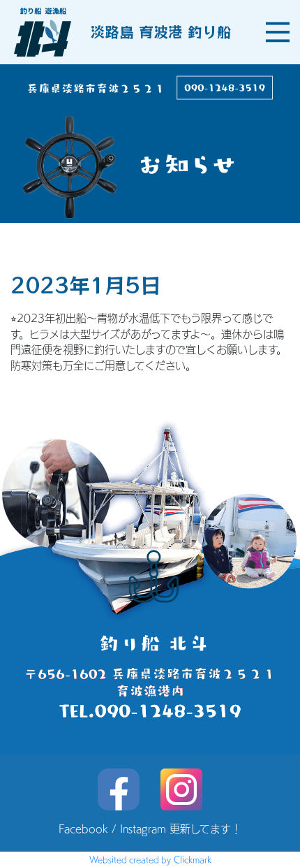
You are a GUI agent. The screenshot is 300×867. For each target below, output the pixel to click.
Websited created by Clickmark (150, 859)
